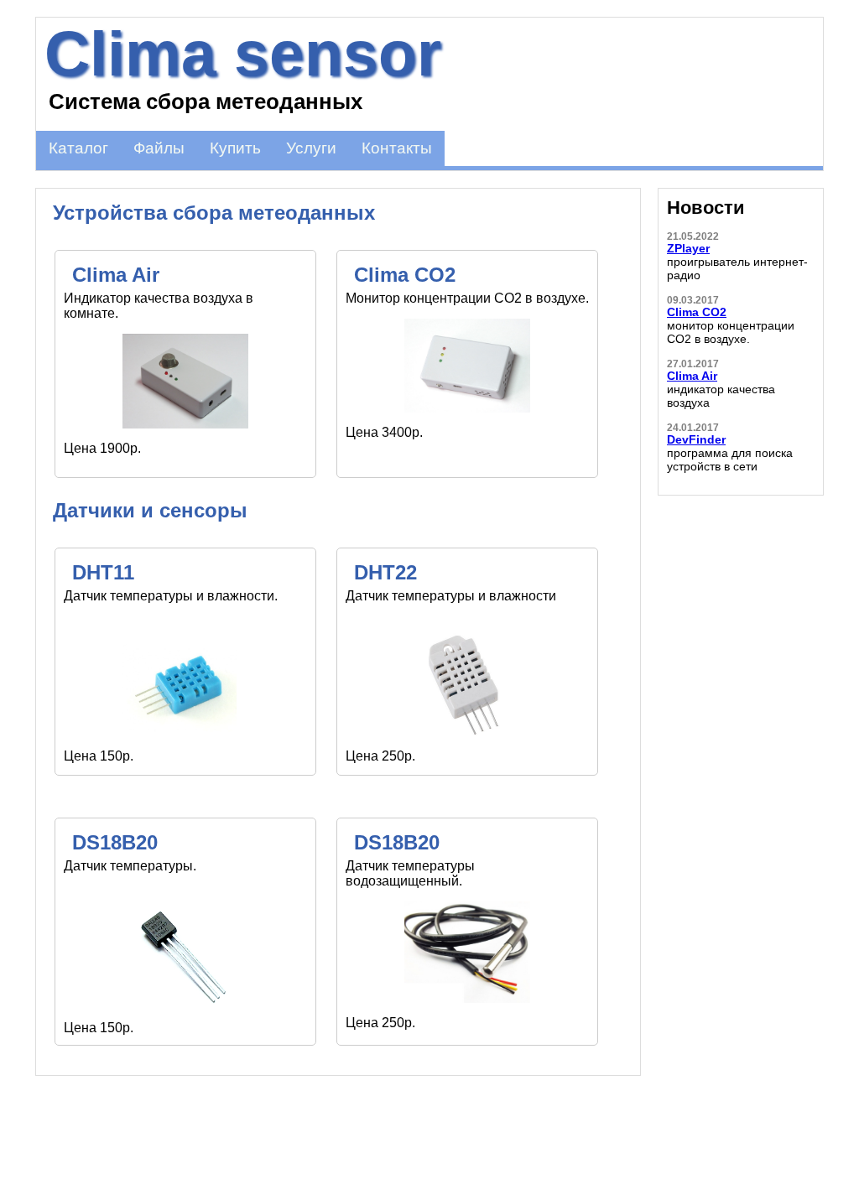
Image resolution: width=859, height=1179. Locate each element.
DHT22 (385, 572)
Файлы (159, 148)
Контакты (397, 148)
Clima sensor (242, 53)
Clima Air (115, 274)
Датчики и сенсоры (150, 510)
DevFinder (696, 439)
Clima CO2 (405, 274)
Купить (235, 148)
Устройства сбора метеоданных (214, 212)
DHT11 (103, 572)
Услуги (311, 148)
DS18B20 (115, 842)
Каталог (78, 148)
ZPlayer (688, 248)
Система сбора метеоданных (205, 101)
